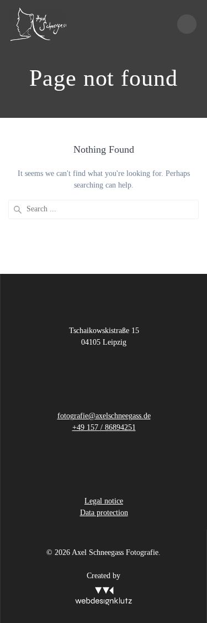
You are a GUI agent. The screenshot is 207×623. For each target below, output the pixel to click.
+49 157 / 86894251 (104, 427)
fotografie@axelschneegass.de (104, 416)
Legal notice (103, 501)
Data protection (104, 512)
